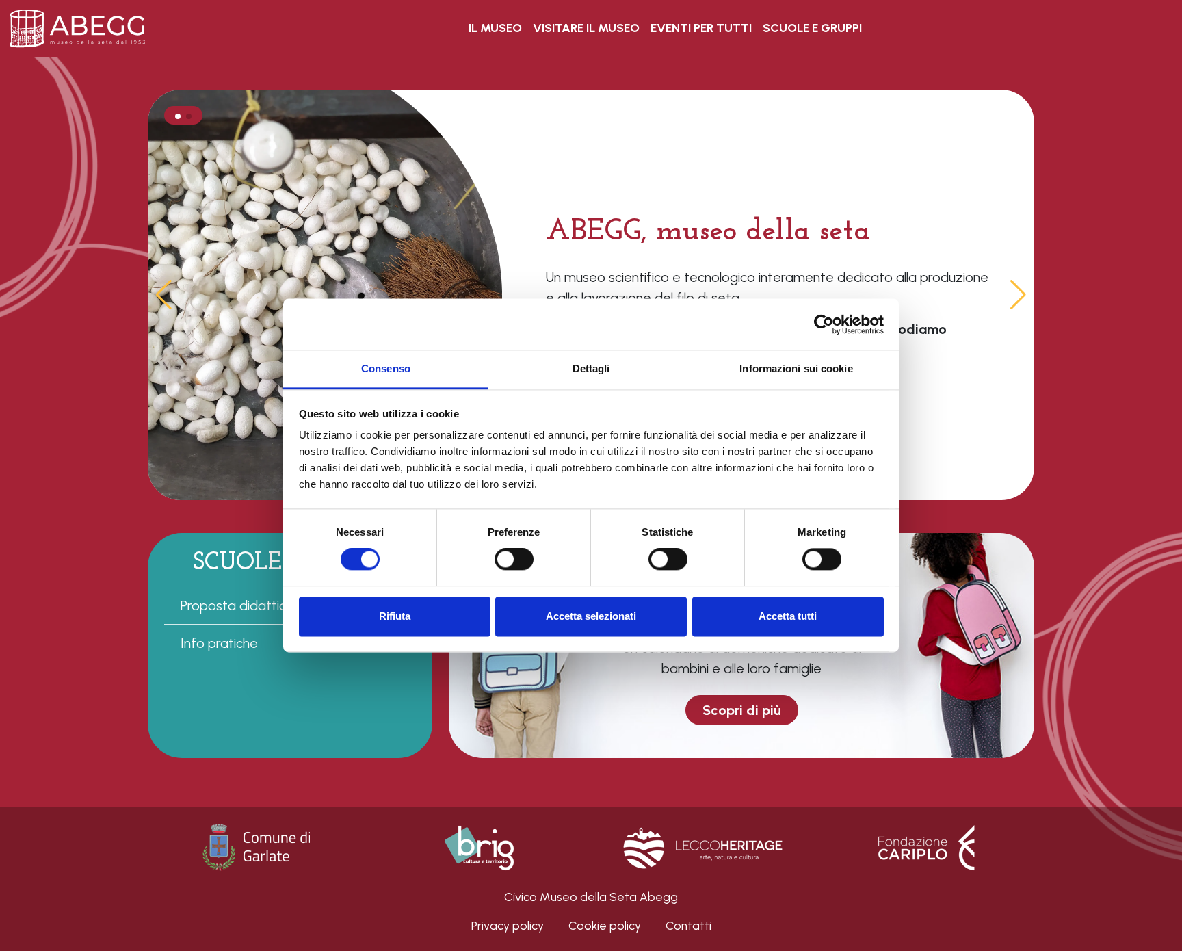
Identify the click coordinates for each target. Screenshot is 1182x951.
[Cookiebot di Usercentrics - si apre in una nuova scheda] (824, 324)
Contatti (688, 925)
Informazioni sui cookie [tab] (795, 368)
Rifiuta (394, 616)
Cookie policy (604, 925)
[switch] (514, 560)
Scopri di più (741, 710)
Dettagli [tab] (591, 368)
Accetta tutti (788, 616)
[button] (1018, 295)
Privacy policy (507, 925)
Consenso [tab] (385, 368)
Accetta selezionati (591, 616)
